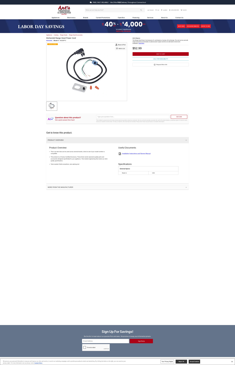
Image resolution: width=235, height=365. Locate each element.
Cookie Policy (38, 363)
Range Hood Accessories (76, 35)
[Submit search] (141, 10)
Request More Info (161, 64)
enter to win (205, 26)
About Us (164, 18)
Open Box (121, 18)
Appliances (55, 18)
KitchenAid (49, 40)
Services (150, 18)
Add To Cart (160, 54)
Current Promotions (103, 18)
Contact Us (179, 18)
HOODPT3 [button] (63, 40)
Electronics (71, 18)
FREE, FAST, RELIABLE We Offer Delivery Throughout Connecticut (119, 2)
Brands (85, 18)
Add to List (122, 48)
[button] (148, 10)
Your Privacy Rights (167, 361)
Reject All (181, 361)
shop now (181, 26)
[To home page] (64, 10)
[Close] (232, 362)
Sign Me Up (141, 341)
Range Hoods (63, 35)
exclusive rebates (193, 26)
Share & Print (122, 44)
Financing (136, 18)
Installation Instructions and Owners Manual (136, 153)
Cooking (56, 35)
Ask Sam (179, 117)
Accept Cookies (194, 361)
